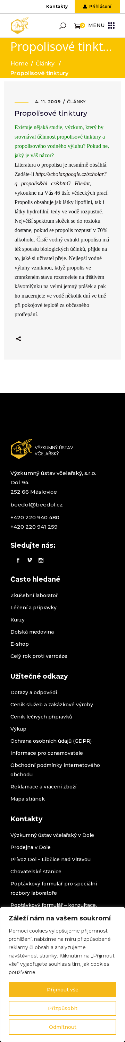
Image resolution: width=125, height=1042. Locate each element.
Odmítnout (62, 1027)
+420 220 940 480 (34, 517)
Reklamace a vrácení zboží (43, 787)
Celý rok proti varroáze (38, 656)
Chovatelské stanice (35, 871)
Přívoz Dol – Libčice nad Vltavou (50, 859)
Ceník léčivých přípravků (41, 717)
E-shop (19, 644)
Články (45, 63)
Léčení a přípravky (33, 607)
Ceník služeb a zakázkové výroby (51, 704)
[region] (62, 974)
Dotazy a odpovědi (33, 692)
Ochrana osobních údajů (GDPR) (51, 741)
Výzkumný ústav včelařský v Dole (52, 835)
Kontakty (57, 6)
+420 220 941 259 (34, 526)
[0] (77, 25)
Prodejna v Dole (30, 847)
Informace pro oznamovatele (46, 753)
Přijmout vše (62, 990)
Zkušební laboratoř (34, 595)
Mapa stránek (27, 799)
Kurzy (17, 620)
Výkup (18, 729)
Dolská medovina (32, 632)
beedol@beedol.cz (36, 504)
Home (19, 63)
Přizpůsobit (62, 1008)
